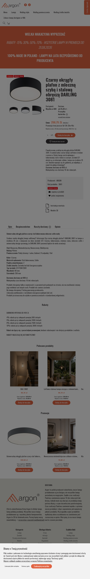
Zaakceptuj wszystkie (41, 566)
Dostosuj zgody (26, 566)
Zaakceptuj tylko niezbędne (12, 566)
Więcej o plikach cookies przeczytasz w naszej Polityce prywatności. (28, 561)
